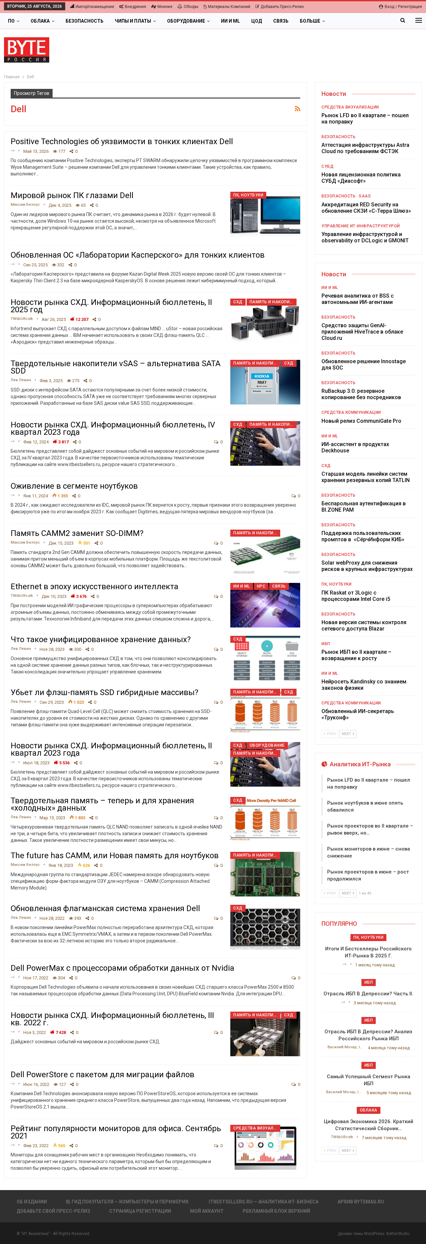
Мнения (164, 6)
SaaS (365, 196)
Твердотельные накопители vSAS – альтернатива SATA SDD (116, 367)
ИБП (325, 643)
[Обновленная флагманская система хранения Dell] (265, 927)
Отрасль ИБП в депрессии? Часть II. (368, 994)
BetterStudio (397, 1233)
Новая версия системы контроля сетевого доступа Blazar (363, 625)
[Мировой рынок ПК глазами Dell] (265, 214)
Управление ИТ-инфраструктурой (360, 226)
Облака (40, 21)
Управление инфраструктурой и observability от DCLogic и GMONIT (365, 237)
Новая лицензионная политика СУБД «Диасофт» (361, 177)
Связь (281, 21)
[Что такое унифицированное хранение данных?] (265, 658)
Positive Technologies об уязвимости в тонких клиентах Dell (122, 141)
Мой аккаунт (207, 1211)
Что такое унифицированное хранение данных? (101, 639)
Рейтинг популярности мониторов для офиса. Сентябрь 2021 (116, 1132)
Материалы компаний (229, 6)
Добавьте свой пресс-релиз (53, 1211)
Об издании (32, 1201)
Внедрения (135, 6)
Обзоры (191, 6)
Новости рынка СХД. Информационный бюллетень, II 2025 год (111, 306)
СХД (238, 302)
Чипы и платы (133, 21)
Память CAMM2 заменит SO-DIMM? (77, 533)
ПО (11, 21)
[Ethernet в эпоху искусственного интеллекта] (265, 605)
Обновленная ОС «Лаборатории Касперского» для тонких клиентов (138, 255)
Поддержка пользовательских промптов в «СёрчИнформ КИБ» (362, 536)
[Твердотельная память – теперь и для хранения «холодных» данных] (265, 819)
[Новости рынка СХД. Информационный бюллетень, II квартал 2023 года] (265, 764)
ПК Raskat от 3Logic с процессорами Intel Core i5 (355, 596)
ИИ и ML (230, 21)
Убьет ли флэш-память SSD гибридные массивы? (104, 692)
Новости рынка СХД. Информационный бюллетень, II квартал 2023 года (111, 749)
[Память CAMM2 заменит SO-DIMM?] (265, 552)
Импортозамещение (95, 6)
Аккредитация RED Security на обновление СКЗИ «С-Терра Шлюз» (366, 207)
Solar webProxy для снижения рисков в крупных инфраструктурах (367, 566)
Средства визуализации (256, 1128)
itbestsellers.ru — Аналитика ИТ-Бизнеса (264, 1201)
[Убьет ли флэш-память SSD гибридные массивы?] (265, 711)
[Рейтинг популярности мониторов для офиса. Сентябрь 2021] (265, 1147)
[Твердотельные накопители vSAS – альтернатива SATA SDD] (265, 382)
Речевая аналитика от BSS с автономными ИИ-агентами (357, 299)
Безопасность (85, 21)
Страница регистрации (140, 1211)
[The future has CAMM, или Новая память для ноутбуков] (265, 874)
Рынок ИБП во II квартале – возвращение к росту (356, 655)
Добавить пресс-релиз (282, 6)
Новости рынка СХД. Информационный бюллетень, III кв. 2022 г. (112, 1019)
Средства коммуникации (351, 412)
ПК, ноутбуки (248, 195)
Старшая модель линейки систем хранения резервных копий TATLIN (365, 477)
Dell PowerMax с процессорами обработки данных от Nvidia (122, 968)
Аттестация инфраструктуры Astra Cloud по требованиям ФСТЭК (365, 148)
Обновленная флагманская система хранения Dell (105, 908)
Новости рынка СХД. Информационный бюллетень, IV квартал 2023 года (113, 428)
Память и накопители (273, 302)
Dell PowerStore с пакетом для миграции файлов (102, 1074)
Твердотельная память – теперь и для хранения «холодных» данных (102, 804)
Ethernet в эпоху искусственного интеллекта (94, 586)
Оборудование (186, 21)
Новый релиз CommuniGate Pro (361, 421)
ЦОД (256, 21)
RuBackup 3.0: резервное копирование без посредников (361, 394)
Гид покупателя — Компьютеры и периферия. (131, 1201)
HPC (261, 586)
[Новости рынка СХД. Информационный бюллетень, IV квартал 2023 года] (265, 443)
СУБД (327, 166)
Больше (310, 21)
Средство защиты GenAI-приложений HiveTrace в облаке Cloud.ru (362, 331)
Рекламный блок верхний (276, 1211)
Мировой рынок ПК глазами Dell (72, 195)
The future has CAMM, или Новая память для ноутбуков (115, 855)
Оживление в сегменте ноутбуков (74, 486)
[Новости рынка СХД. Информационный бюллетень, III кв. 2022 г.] (265, 1034)
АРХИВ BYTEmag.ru (360, 1201)
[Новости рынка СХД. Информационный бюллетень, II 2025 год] (265, 321)
